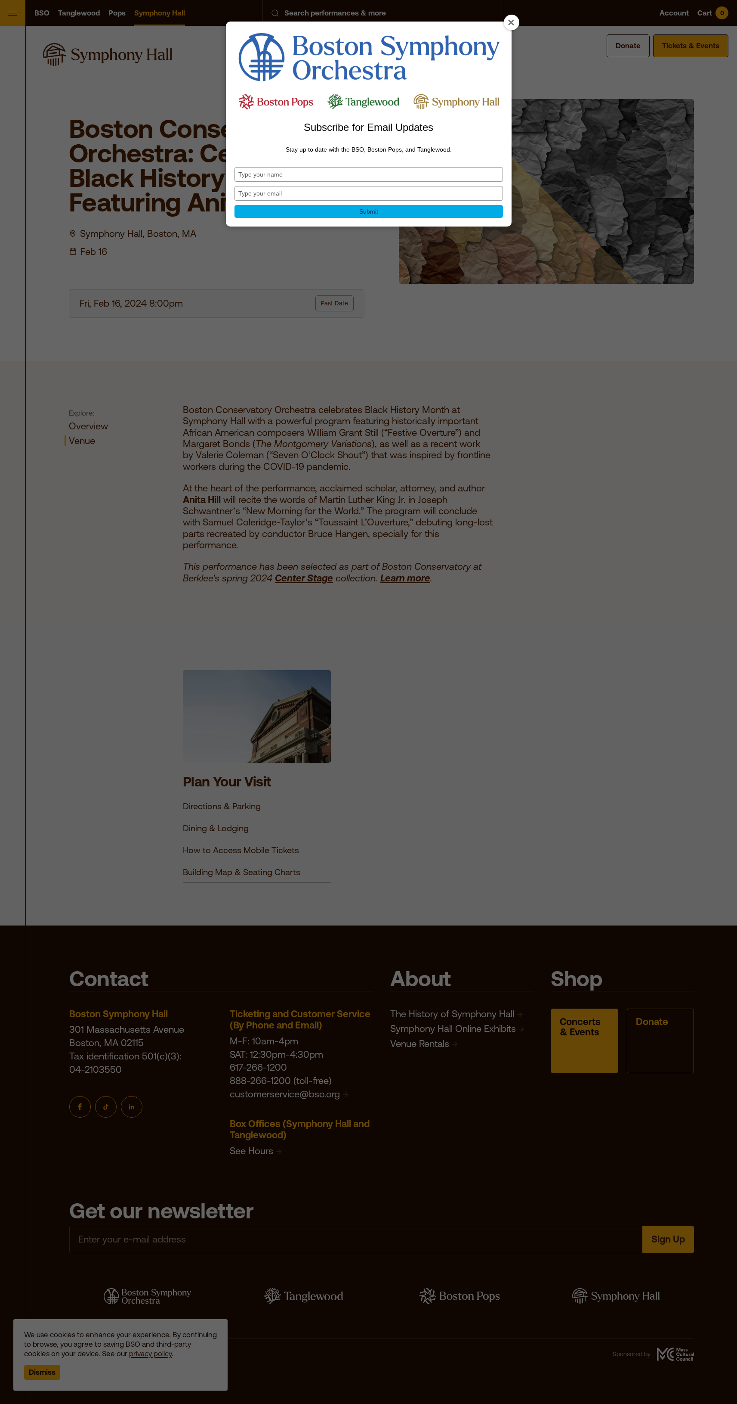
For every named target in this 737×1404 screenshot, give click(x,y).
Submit (368, 211)
